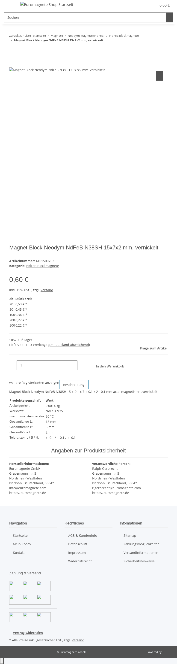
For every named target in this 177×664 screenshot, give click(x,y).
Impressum (77, 552)
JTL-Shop (167, 652)
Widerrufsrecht (80, 561)
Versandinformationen (141, 552)
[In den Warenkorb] (13, 64)
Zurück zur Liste (20, 35)
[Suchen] (169, 17)
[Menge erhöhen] (81, 365)
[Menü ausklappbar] (9, 5)
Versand (47, 290)
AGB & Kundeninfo (82, 535)
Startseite (20, 535)
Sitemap (130, 535)
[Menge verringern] (13, 365)
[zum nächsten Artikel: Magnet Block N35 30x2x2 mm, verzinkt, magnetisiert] (21, 49)
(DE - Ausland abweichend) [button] (69, 345)
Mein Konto (22, 544)
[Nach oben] (2, 661)
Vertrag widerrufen (28, 633)
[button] (151, 5)
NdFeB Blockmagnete (42, 266)
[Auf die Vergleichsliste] (159, 76)
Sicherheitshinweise (139, 561)
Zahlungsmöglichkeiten (141, 544)
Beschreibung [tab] (74, 384)
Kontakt (19, 552)
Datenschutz (78, 544)
